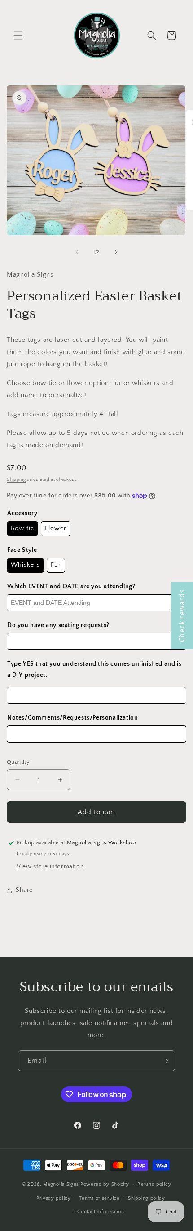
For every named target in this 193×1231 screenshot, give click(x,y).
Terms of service (99, 1198)
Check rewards (182, 615)
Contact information (100, 1211)
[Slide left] (77, 252)
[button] (18, 35)
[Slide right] (116, 252)
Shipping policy (146, 1198)
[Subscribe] (165, 1060)
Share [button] (24, 890)
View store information (50, 866)
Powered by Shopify (104, 1184)
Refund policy (154, 1184)
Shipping (16, 479)
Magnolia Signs (61, 1184)
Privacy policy (53, 1198)
